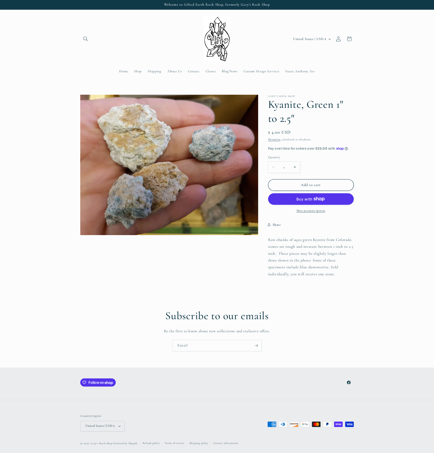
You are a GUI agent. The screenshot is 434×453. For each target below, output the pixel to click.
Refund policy (151, 443)
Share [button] (277, 224)
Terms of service (174, 443)
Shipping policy (198, 443)
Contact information (225, 443)
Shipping (274, 139)
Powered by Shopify (125, 443)
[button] (85, 38)
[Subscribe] (256, 346)
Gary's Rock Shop (101, 443)
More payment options (311, 210)
